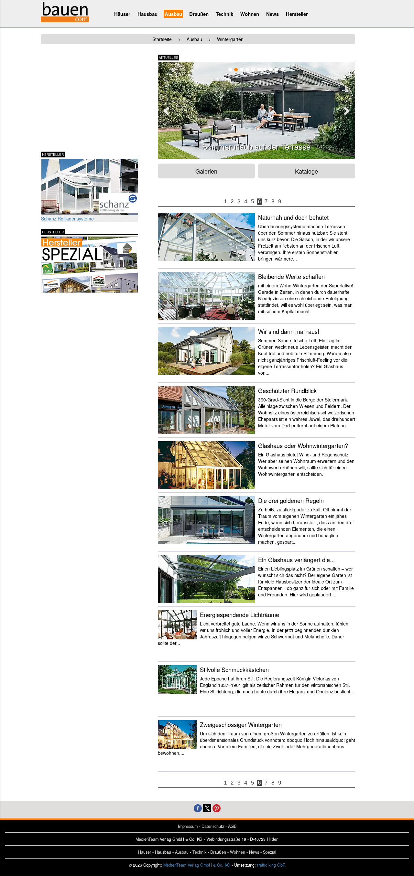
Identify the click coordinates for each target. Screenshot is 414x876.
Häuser (122, 13)
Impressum (188, 826)
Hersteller (297, 13)
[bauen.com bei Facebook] (198, 807)
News (272, 13)
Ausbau (173, 13)
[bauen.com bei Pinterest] (216, 807)
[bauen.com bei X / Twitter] (207, 807)
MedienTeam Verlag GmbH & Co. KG (196, 865)
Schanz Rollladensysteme (67, 218)
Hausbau (147, 13)
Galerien (206, 171)
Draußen (199, 13)
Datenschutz (213, 826)
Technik (224, 13)
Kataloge (306, 171)
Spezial (269, 852)
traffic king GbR (271, 865)
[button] (165, 109)
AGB (232, 826)
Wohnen (249, 13)
